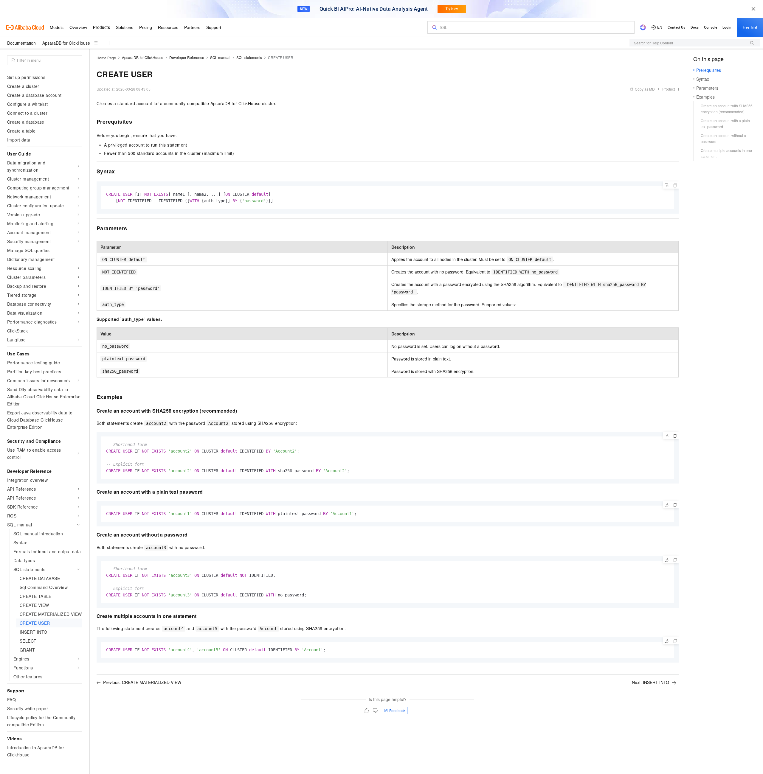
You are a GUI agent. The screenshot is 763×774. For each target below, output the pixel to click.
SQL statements (249, 57)
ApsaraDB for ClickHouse (66, 43)
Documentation (21, 43)
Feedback (397, 710)
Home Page (106, 57)
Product (668, 88)
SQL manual (220, 57)
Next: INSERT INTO (650, 682)
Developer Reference (186, 57)
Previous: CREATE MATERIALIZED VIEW (142, 682)
